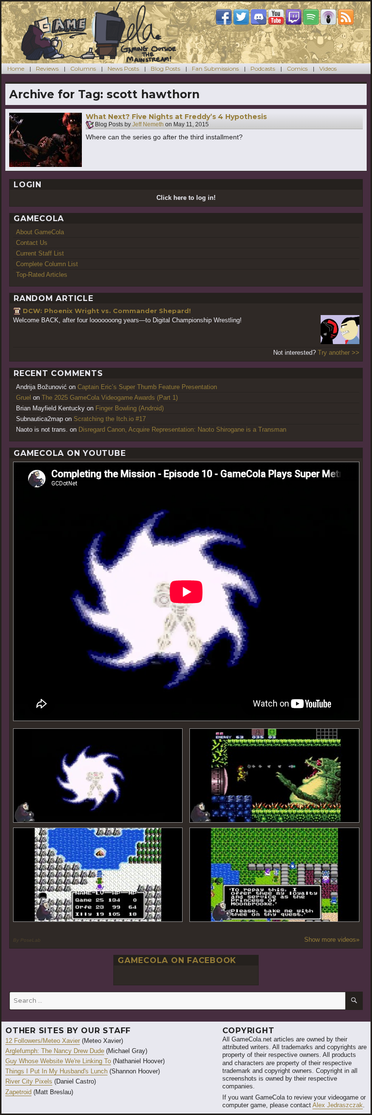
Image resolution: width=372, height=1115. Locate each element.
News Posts (123, 68)
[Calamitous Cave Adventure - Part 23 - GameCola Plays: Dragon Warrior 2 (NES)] (98, 875)
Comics (297, 68)
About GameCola (40, 232)
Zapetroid (18, 1092)
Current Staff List (40, 253)
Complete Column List (47, 264)
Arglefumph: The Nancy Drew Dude (54, 1051)
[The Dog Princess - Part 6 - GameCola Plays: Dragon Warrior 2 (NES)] (274, 875)
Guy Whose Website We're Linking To (58, 1061)
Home (15, 68)
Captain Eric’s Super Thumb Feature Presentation (147, 387)
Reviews (47, 68)
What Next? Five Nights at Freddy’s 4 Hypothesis (176, 116)
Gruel (23, 397)
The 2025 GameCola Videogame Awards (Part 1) (110, 397)
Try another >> (338, 352)
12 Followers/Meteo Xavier (42, 1040)
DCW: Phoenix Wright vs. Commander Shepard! (107, 311)
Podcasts (262, 68)
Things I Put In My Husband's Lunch (56, 1071)
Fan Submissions (215, 68)
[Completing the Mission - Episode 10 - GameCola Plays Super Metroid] (98, 775)
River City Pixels (28, 1081)
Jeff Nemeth (148, 124)
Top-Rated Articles (41, 274)
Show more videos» (331, 939)
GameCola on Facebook (177, 960)
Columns (83, 68)
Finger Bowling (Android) (129, 408)
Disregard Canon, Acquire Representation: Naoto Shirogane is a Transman (182, 429)
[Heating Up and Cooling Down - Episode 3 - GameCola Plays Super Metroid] (274, 775)
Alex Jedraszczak (337, 1105)
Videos (328, 68)
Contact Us (31, 242)
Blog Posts (165, 68)
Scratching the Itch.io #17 (110, 418)
